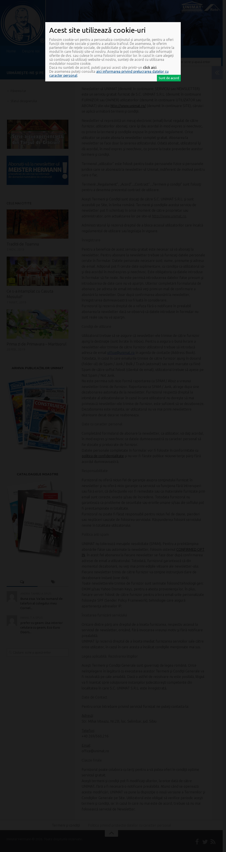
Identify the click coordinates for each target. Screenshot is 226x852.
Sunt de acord (169, 78)
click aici (149, 67)
